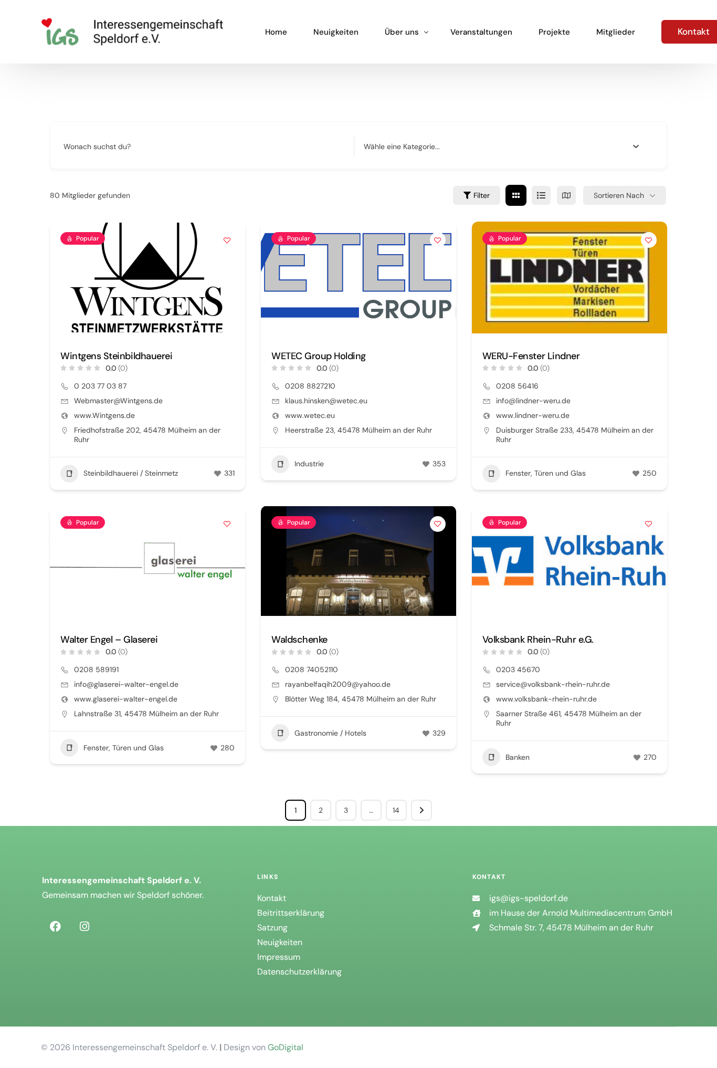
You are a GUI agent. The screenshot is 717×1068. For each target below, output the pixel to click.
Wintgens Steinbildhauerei (116, 356)
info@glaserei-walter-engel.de (126, 684)
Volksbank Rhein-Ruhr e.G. (538, 639)
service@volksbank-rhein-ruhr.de (553, 684)
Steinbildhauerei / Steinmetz (130, 473)
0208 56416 (517, 386)
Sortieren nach (619, 195)
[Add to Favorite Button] (227, 240)
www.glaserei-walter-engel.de (125, 699)
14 (396, 810)
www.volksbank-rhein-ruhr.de (546, 699)
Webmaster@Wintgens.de (118, 400)
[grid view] (515, 195)
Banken (517, 757)
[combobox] (501, 146)
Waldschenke (299, 639)
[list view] (541, 195)
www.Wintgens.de (104, 415)
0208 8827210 (310, 386)
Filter (481, 195)
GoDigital (285, 1047)
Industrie (309, 463)
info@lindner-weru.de (533, 400)
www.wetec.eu (310, 415)
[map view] (566, 195)
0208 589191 (96, 669)
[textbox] (402, 146)
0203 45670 (518, 669)
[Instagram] (84, 926)
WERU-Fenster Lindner (530, 356)
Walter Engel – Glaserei (108, 639)
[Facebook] (55, 926)
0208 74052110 (311, 669)
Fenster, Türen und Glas (545, 473)
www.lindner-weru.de (533, 415)
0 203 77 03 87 (100, 386)
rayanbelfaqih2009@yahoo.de (338, 684)
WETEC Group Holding (318, 356)
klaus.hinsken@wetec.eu (326, 400)
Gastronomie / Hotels (330, 733)
